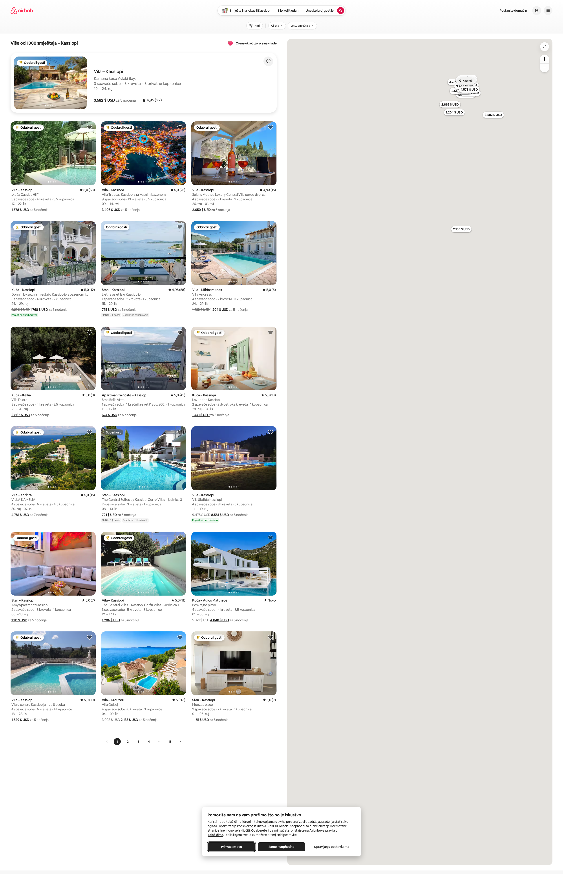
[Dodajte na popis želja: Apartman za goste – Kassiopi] (179, 332)
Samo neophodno (281, 847)
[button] (104, 100)
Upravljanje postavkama (331, 847)
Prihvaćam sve (231, 847)
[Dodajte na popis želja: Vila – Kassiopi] (89, 127)
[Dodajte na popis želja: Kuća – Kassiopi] (89, 226)
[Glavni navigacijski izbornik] (548, 10)
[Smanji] (544, 68)
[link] (107, 741)
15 (170, 742)
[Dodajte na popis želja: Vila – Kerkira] (89, 431)
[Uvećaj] (544, 59)
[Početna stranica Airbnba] (22, 10)
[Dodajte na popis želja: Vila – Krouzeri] (179, 637)
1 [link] (117, 742)
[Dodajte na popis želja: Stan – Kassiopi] (179, 226)
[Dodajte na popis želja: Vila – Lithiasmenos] (270, 226)
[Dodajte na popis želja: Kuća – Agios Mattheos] (270, 537)
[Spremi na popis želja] (268, 61)
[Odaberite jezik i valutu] (536, 10)
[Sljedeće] (180, 741)
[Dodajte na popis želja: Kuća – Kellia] (89, 332)
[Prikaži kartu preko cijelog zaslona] (544, 46)
